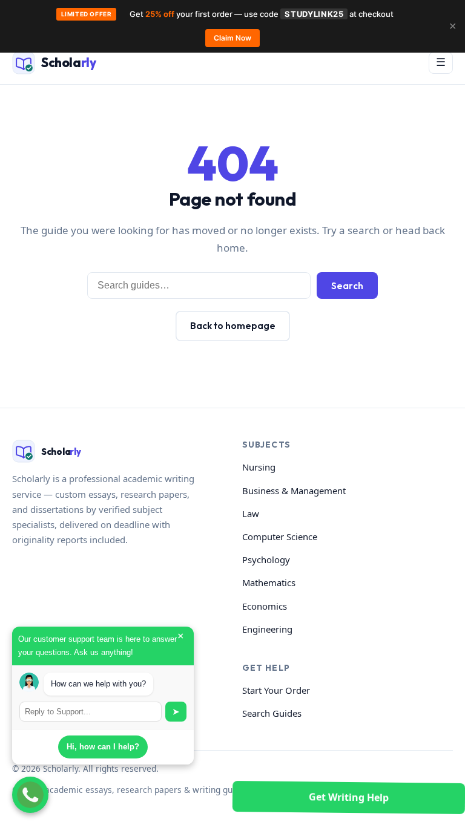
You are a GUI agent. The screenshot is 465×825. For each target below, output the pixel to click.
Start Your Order (276, 690)
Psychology (266, 559)
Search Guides (272, 713)
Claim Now (232, 37)
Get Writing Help (349, 797)
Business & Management (294, 490)
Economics (264, 606)
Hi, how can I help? (103, 746)
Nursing (258, 467)
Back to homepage (232, 325)
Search (347, 286)
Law (250, 513)
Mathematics (268, 582)
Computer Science (279, 536)
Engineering (267, 629)
